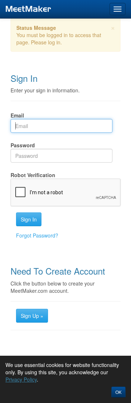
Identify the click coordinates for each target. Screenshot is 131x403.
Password (23, 145)
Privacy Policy (21, 379)
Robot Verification (33, 175)
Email (17, 115)
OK (118, 392)
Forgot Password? (37, 235)
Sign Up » (32, 315)
